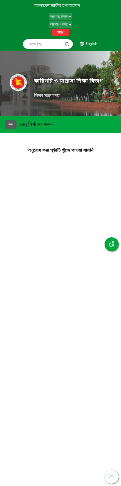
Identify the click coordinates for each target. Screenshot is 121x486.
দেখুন (60, 32)
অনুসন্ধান (67, 44)
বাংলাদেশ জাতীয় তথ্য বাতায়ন (57, 5)
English (91, 44)
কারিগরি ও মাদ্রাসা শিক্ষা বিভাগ (68, 81)
